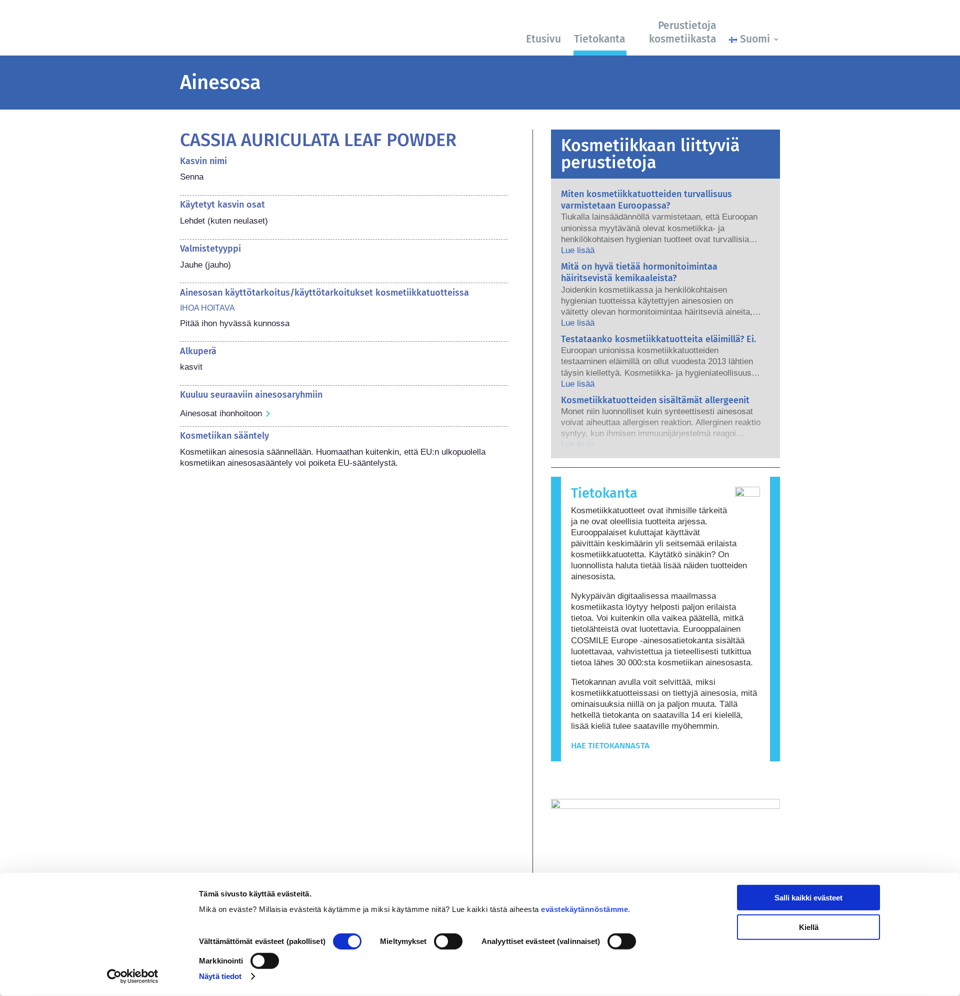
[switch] (448, 941)
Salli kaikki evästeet (808, 897)
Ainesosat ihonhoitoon (221, 413)
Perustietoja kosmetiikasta (682, 32)
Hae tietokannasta (610, 745)
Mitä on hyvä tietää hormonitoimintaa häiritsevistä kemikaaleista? (639, 272)
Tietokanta (599, 39)
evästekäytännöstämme (584, 909)
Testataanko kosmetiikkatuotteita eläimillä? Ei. (658, 339)
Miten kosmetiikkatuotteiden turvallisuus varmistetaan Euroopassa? (646, 200)
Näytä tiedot (220, 976)
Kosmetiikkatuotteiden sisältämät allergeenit (655, 400)
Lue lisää (577, 250)
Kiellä (808, 926)
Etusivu (543, 39)
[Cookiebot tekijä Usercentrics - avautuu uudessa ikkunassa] (132, 976)
